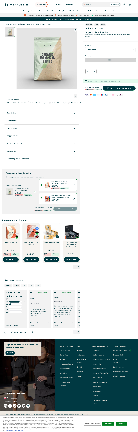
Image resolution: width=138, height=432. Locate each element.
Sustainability (97, 386)
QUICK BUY (12, 259)
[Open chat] (28, 406)
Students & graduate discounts (120, 361)
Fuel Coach (116, 4)
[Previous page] (75, 332)
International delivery (67, 364)
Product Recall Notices (65, 383)
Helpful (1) (59, 323)
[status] (91, 71)
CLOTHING (56, 4)
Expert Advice (110, 11)
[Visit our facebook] (10, 406)
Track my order (65, 368)
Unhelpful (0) (45, 323)
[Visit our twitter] (19, 406)
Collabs (90, 11)
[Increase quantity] (94, 71)
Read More (33, 315)
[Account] (124, 4)
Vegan (79, 376)
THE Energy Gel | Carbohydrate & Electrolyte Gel (72, 245)
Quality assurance (99, 355)
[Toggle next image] (75, 96)
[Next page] (78, 332)
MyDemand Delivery (66, 377)
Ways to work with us (100, 382)
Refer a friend (121, 350)
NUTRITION (41, 4)
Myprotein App (65, 350)
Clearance (99, 11)
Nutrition (80, 367)
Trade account (97, 377)
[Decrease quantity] (88, 71)
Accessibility (97, 391)
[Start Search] (84, 4)
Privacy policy (97, 364)
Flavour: (88, 45)
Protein (34, 11)
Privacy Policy (9, 430)
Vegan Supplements (27, 24)
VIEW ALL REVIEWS (12, 325)
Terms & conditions (99, 368)
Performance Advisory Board (100, 401)
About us (96, 350)
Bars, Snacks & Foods (67, 11)
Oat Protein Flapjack (51, 242)
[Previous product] (75, 267)
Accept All (121, 423)
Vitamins (54, 11)
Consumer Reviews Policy (101, 373)
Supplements (44, 11)
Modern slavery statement (101, 359)
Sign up (10, 353)
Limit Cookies (108, 423)
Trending (26, 11)
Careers (95, 395)
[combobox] (101, 4)
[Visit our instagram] (6, 406)
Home (7, 24)
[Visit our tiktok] (15, 406)
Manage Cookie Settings (92, 423)
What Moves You (119, 376)
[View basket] (130, 4)
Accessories (81, 11)
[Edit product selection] (74, 185)
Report (32, 325)
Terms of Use (19, 430)
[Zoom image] (75, 30)
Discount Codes (118, 355)
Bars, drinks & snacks (81, 361)
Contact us (64, 355)
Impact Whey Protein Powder (31, 243)
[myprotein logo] (16, 4)
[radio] (110, 60)
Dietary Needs (15, 24)
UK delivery (63, 373)
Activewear (81, 355)
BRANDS (69, 4)
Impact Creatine (11, 242)
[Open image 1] (10, 32)
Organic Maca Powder (43, 24)
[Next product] (78, 267)
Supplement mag (118, 367)
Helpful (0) (35, 323)
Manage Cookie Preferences (14, 393)
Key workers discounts (121, 371)
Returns (62, 359)
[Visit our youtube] (24, 406)
